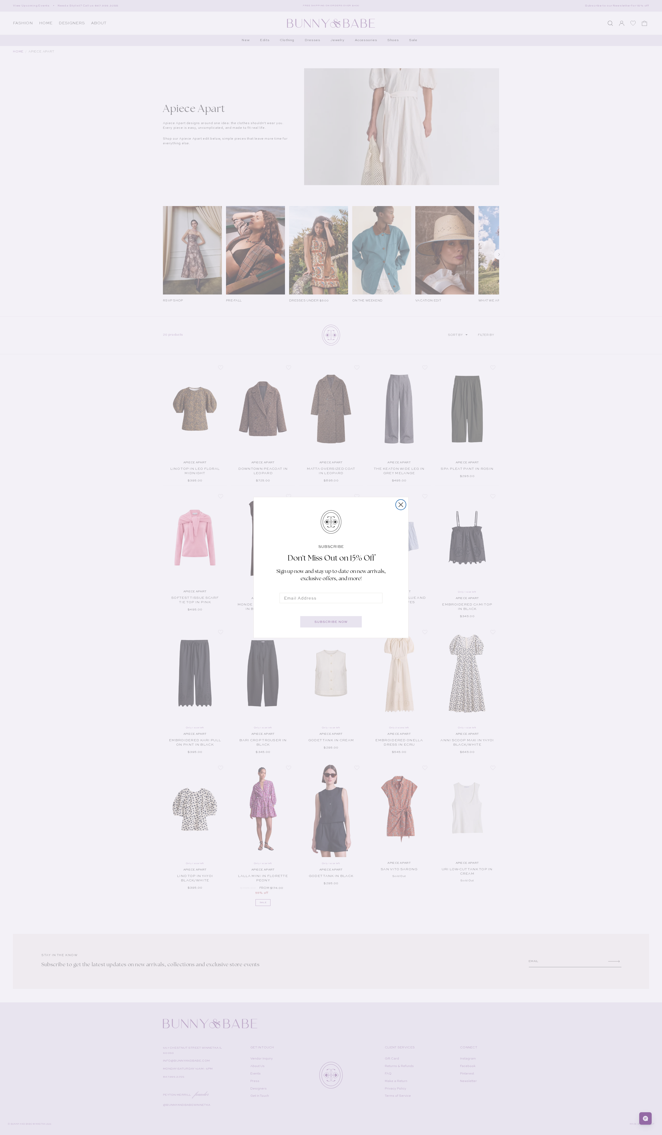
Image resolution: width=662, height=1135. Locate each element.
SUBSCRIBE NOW (331, 622)
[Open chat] (645, 1118)
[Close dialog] (401, 505)
